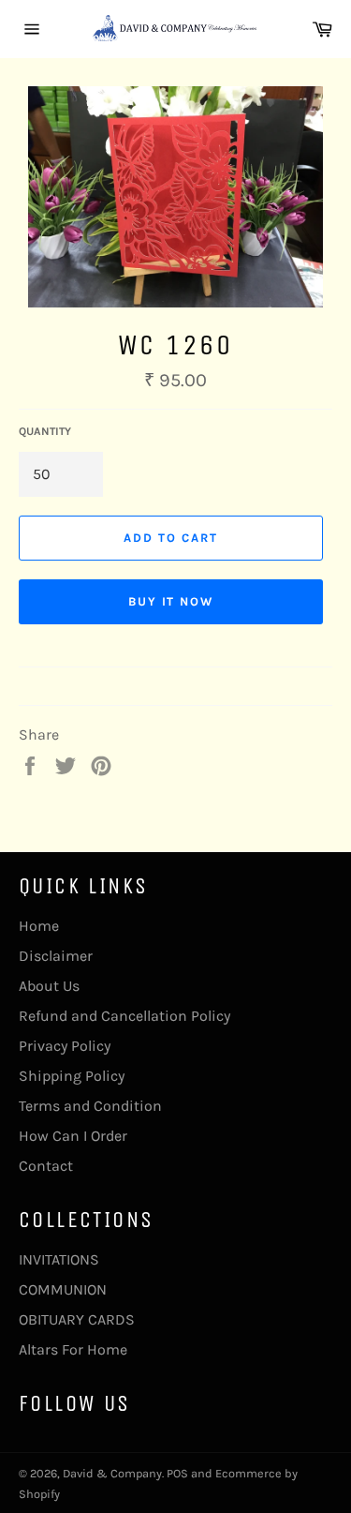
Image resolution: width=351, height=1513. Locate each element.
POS (177, 1473)
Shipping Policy (71, 1076)
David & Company (112, 1473)
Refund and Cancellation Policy (124, 1016)
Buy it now (171, 601)
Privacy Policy (64, 1046)
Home (39, 926)
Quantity (45, 431)
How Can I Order (73, 1136)
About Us (49, 986)
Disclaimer (56, 956)
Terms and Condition (90, 1106)
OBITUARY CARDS (77, 1319)
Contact (46, 1166)
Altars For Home (73, 1349)
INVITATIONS (59, 1259)
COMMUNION (63, 1289)
